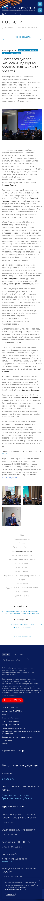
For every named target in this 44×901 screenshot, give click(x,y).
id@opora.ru (8, 779)
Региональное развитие (26, 28)
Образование (7, 740)
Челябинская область (11, 53)
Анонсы (22, 543)
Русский (6, 654)
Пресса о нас (22, 567)
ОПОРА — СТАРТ (22, 596)
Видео (22, 580)
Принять (10, 894)
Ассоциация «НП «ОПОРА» (12, 711)
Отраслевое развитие (22, 555)
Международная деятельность (22, 559)
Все (22, 535)
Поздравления (22, 584)
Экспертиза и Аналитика (11, 725)
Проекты (5, 744)
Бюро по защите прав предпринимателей (22, 576)
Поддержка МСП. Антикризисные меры (22, 588)
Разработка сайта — (12, 751)
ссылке (5, 454)
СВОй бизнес (22, 592)
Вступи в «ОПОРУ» (12, 700)
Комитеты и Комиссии (10, 718)
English (14, 654)
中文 (21, 654)
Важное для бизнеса (22, 547)
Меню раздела (23, 36)
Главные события (22, 539)
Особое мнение (22, 571)
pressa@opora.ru (8, 861)
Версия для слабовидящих (13, 14)
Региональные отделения (15, 795)
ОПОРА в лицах (22, 563)
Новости (10, 28)
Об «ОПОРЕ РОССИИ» (10, 708)
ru (40, 10)
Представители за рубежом (17, 798)
